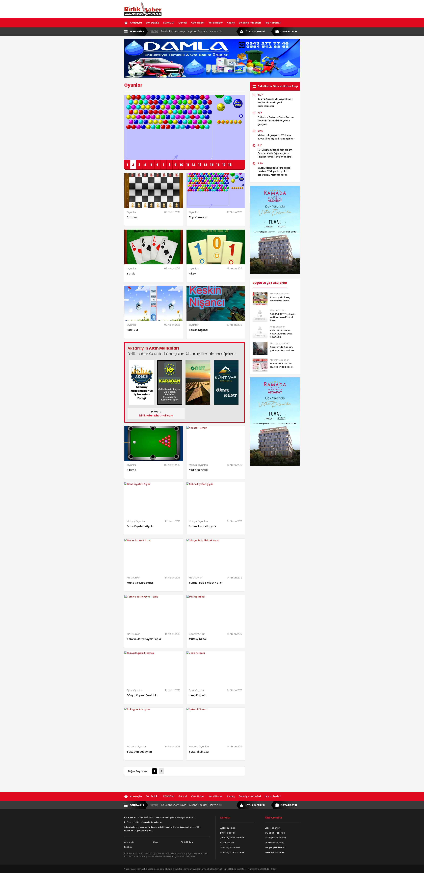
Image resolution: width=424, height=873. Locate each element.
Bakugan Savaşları (139, 751)
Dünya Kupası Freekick (142, 695)
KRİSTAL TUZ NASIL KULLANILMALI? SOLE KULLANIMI (281, 333)
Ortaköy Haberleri (274, 842)
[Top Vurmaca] (184, 127)
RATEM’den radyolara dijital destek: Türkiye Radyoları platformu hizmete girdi (274, 171)
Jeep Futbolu (197, 695)
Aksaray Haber (228, 827)
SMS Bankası (227, 842)
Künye (156, 842)
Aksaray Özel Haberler (232, 852)
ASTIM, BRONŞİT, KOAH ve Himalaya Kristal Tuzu (282, 317)
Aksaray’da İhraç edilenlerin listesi (280, 299)
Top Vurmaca (198, 217)
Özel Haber (198, 22)
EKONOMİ (168, 22)
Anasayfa (136, 22)
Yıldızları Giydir (198, 470)
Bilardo (131, 470)
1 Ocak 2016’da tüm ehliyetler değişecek (281, 365)
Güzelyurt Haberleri (275, 837)
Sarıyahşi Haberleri (275, 847)
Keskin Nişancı (198, 330)
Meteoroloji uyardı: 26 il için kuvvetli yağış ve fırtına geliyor (276, 137)
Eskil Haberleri (272, 827)
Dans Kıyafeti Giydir (140, 526)
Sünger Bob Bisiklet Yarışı (205, 582)
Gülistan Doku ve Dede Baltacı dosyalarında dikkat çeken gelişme (276, 120)
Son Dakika (152, 22)
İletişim (128, 846)
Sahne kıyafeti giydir (202, 526)
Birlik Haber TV (228, 832)
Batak (131, 273)
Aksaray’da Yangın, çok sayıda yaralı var (282, 348)
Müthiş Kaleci (198, 639)
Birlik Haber (187, 842)
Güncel (182, 22)
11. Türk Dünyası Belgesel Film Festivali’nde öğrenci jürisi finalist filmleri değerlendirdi (275, 153)
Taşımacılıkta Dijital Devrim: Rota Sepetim (185, 31)
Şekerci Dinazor (199, 751)
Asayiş (231, 22)
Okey (192, 273)
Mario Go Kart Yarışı (140, 582)
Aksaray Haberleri (230, 847)
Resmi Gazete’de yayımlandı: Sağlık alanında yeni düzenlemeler (275, 102)
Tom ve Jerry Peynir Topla (144, 639)
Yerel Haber (216, 22)
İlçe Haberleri (273, 22)
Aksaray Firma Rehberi (232, 837)
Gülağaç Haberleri (275, 832)
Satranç (132, 217)
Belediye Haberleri (250, 22)
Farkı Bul (132, 330)
